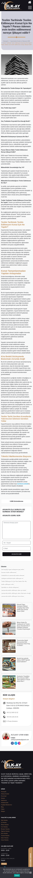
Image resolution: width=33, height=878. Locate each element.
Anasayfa (5, 41)
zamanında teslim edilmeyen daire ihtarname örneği (15, 593)
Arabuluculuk (4, 802)
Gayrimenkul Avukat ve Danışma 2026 (20, 41)
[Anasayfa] (29, 2)
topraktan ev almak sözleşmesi (10, 587)
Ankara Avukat (5, 793)
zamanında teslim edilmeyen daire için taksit (13, 590)
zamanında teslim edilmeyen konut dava (12, 596)
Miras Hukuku (5, 824)
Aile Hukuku (4, 820)
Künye (4, 864)
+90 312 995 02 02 (12, 712)
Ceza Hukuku (5, 840)
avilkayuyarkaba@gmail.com (20, 738)
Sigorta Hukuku (5, 831)
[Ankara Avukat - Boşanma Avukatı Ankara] (12, 6)
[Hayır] (31, 873)
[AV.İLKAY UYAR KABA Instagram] (19, 743)
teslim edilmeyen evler (7, 584)
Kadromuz (4, 800)
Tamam (17, 875)
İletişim (3, 811)
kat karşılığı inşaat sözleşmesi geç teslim (12, 569)
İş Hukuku (4, 822)
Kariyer (3, 798)
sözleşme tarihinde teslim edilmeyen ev (12, 578)
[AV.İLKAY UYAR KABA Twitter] (15, 743)
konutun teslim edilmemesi (8, 572)
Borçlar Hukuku (5, 829)
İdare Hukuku (5, 837)
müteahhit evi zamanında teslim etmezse (12, 575)
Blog (2, 807)
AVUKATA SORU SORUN (30, 861)
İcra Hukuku (4, 826)
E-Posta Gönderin (12, 721)
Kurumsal (3, 796)
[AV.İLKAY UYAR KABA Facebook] (12, 743)
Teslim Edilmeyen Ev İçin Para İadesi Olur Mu (14, 581)
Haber (2, 809)
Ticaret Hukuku (5, 835)
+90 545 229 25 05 (12, 717)
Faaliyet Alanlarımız (6, 804)
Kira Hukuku (4, 833)
